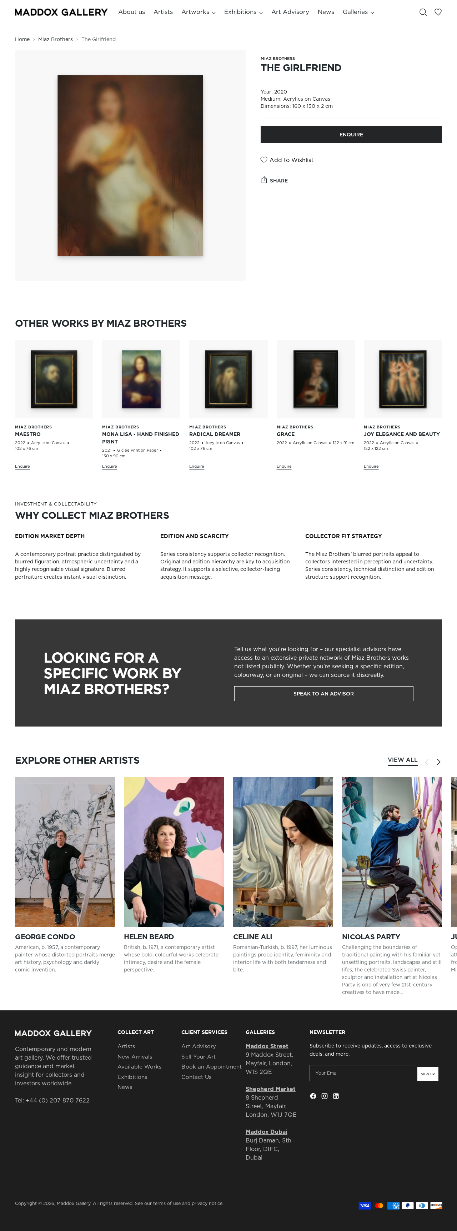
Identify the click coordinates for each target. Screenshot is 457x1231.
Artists (126, 1046)
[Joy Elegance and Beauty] (403, 379)
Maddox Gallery (73, 1203)
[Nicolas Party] (392, 852)
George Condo (45, 937)
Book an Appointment (211, 1066)
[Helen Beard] (174, 852)
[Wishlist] (438, 12)
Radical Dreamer (214, 434)
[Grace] (316, 379)
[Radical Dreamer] (228, 379)
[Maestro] (54, 379)
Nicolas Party (371, 937)
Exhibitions (132, 1077)
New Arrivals (134, 1056)
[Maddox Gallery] (61, 12)
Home (22, 39)
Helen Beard (149, 937)
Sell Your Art (198, 1056)
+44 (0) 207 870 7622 (58, 1100)
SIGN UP (428, 1074)
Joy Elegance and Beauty (402, 434)
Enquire (351, 134)
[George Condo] (65, 852)
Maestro (28, 434)
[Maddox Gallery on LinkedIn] (336, 1097)
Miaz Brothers (55, 39)
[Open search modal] (423, 12)
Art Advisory (198, 1046)
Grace (286, 434)
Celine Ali (252, 937)
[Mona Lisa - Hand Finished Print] (141, 379)
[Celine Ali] (283, 852)
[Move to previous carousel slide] (427, 762)
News (124, 1087)
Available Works (139, 1066)
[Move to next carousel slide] (438, 761)
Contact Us (196, 1077)
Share (279, 180)
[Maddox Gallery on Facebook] (314, 1097)
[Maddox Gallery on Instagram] (325, 1097)
